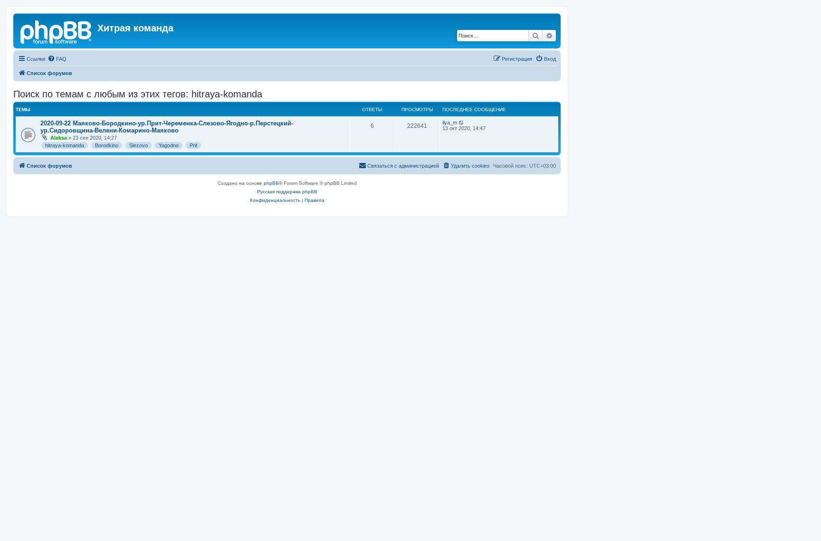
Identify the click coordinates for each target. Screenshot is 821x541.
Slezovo (138, 145)
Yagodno (169, 145)
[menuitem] (57, 59)
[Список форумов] (56, 31)
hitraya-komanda (64, 145)
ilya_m (449, 122)
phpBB (271, 183)
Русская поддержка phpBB (287, 191)
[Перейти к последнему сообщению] (461, 122)
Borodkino (106, 145)
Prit (193, 145)
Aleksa (58, 138)
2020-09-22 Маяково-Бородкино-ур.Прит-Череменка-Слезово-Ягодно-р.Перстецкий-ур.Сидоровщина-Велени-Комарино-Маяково (166, 127)
